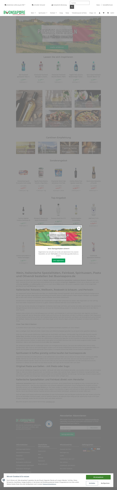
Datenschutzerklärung (49, 484)
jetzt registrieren (58, 260)
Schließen (92, 483)
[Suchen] (72, 7)
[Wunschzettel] (104, 13)
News (98, 5)
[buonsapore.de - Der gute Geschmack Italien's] (14, 13)
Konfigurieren (105, 483)
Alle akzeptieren (98, 477)
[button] (100, 13)
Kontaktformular (108, 5)
